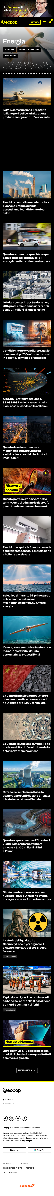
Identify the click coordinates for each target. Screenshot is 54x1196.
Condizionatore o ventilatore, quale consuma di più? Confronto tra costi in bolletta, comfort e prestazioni (27, 354)
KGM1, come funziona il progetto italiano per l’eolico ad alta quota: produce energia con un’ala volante (26, 113)
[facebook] (24, 1118)
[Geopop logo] (9, 22)
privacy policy (8, 1164)
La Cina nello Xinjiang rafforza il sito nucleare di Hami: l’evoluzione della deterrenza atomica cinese (26, 747)
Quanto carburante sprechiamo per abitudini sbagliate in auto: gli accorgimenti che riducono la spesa (26, 258)
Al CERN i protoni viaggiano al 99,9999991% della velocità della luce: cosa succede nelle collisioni (25, 402)
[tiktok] (5, 1118)
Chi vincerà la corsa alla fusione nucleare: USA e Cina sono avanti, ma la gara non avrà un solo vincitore (27, 896)
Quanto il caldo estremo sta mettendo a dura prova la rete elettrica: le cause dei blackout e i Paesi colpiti (25, 452)
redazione (30, 1168)
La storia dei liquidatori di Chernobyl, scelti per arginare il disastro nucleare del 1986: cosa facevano (24, 946)
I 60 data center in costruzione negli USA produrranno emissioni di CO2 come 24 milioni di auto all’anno (26, 306)
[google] (39, 1150)
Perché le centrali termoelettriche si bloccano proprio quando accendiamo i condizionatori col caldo (26, 208)
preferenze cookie (10, 1172)
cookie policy (23, 1164)
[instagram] (11, 1118)
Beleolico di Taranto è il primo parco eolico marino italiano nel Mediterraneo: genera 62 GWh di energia (26, 601)
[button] (44, 22)
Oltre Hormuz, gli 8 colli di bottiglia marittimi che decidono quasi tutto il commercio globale (27, 1054)
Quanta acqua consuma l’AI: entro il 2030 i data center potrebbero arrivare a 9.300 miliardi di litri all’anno (26, 846)
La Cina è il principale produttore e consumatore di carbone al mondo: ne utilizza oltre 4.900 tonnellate (26, 699)
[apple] (14, 1150)
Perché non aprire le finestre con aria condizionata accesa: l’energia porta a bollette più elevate (27, 551)
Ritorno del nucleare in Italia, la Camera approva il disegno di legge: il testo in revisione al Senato (26, 796)
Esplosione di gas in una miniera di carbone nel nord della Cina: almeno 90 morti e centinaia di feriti (26, 1001)
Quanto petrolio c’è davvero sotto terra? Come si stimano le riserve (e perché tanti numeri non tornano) (26, 502)
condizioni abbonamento (12, 1168)
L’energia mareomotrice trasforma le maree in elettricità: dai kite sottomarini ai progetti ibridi (27, 651)
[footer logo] (27, 1090)
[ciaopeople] (27, 1186)
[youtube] (18, 1118)
